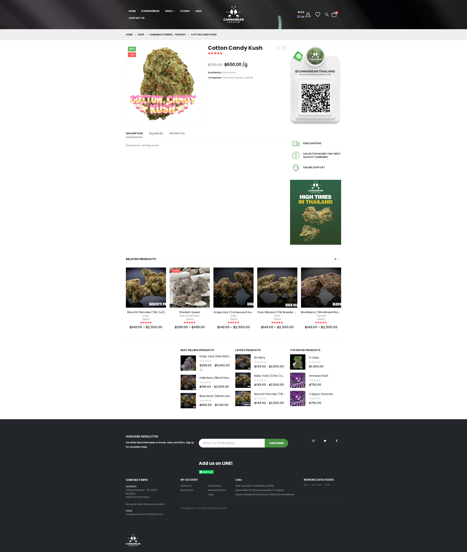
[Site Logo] (233, 14)
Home (132, 11)
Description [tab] (134, 133)
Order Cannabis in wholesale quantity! (254, 485)
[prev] (278, 48)
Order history (214, 485)
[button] (327, 14)
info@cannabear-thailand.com (144, 514)
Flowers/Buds (150, 11)
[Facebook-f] (336, 440)
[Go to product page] (188, 363)
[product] (190, 288)
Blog (301, 12)
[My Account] (308, 14)
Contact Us (136, 18)
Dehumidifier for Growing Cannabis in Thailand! (259, 490)
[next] (283, 48)
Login (211, 494)
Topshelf (248, 77)
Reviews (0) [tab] (177, 133)
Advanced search (217, 490)
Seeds (168, 11)
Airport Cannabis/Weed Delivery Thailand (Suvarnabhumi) (264, 494)
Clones (185, 11)
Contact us (186, 485)
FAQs (198, 11)
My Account (187, 490)
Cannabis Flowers (232, 77)
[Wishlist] (318, 14)
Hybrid (146, 319)
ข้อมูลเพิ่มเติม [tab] (156, 133)
